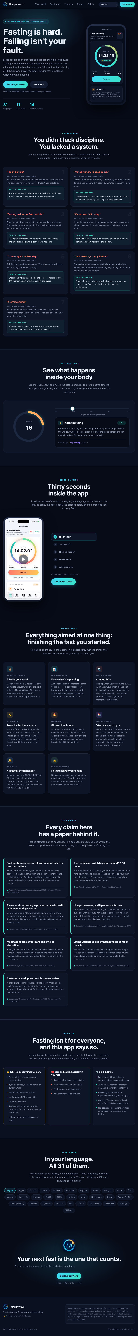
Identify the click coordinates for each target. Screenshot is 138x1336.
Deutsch (56, 1190)
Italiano (36, 1197)
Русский (46, 1204)
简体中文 (123, 1204)
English (10, 1190)
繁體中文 (69, 1210)
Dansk (44, 1190)
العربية (21, 1190)
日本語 (48, 1197)
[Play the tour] (23, 559)
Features (68, 4)
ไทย (70, 1204)
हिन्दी (130, 1190)
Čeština (33, 1190)
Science (80, 4)
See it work (55, 4)
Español (83, 1190)
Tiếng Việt (109, 1204)
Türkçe (81, 1204)
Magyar (10, 1197)
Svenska (59, 1204)
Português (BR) (124, 1197)
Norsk (83, 1197)
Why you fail (40, 4)
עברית (119, 1190)
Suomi (95, 1190)
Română (33, 1204)
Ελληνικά (70, 1190)
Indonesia (23, 1197)
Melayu (71, 1197)
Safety (91, 4)
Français (107, 1190)
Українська (94, 1204)
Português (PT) (17, 1204)
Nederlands (96, 1197)
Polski (109, 1197)
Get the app (127, 4)
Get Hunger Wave (15, 84)
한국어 (60, 1197)
